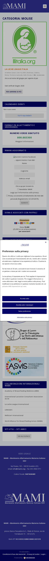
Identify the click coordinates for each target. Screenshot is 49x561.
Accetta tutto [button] (24, 298)
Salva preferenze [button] (24, 311)
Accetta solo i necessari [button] (24, 305)
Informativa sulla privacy (24, 317)
